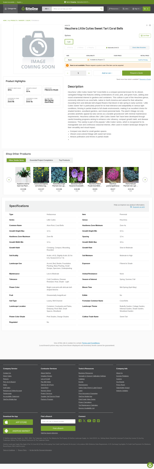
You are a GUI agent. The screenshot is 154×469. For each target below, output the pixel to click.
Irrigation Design (46, 376)
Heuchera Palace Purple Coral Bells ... (95, 185)
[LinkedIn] (95, 421)
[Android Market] (20, 430)
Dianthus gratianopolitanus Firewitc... (112, 185)
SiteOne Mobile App (10, 399)
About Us (119, 373)
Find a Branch (46, 416)
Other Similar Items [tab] (16, 160)
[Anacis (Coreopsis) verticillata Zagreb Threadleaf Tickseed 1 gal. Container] (41, 175)
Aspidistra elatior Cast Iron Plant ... (23, 185)
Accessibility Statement (11, 396)
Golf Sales (6, 388)
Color (28, 20)
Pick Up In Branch (9, 382)
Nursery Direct (46, 391)
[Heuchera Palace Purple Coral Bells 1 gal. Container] (95, 175)
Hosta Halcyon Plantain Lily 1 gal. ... (131, 185)
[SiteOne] (29, 10)
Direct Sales (7, 376)
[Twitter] (85, 421)
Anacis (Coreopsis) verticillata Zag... (41, 185)
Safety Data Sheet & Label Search (90, 388)
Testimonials (7, 393)
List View (146, 35)
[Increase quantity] (89, 73)
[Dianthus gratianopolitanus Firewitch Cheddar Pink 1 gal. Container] (113, 175)
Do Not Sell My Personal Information (41, 450)
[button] (19, 2)
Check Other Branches (139, 47)
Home (5, 20)
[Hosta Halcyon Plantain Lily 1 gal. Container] (131, 175)
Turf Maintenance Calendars (88, 405)
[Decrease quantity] (68, 73)
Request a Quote (136, 73)
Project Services (46, 393)
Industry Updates (122, 391)
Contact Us (7, 373)
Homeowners (83, 385)
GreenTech (44, 388)
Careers (119, 379)
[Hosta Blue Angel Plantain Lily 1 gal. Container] (59, 175)
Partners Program (47, 399)
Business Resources (86, 373)
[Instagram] (99, 421)
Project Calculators (85, 402)
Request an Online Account (12, 391)
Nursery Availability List (86, 408)
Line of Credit (45, 379)
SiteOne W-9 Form (47, 385)
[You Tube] (89, 421)
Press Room (120, 385)
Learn (80, 391)
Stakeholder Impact (123, 388)
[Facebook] (80, 421)
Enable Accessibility (8, 2)
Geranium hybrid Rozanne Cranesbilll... (77, 185)
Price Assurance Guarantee (88, 393)
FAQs (5, 385)
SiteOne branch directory (49, 433)
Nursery (22, 20)
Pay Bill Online (46, 382)
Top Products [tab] (64, 160)
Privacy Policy (22, 450)
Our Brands (120, 382)
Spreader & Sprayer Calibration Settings (92, 376)
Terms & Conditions (9, 450)
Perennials (35, 20)
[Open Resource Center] (150, 465)
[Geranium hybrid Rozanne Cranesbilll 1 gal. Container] (77, 175)
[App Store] (20, 422)
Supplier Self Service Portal (50, 396)
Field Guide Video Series (87, 399)
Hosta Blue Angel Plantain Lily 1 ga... (59, 185)
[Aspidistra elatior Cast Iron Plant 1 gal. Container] (23, 175)
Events (81, 382)
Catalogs (82, 379)
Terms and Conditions (91, 343)
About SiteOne (46, 373)
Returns (6, 379)
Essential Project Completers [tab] (41, 160)
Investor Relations (122, 376)
